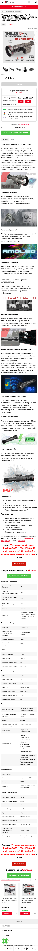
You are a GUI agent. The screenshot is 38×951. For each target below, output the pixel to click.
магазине (21, 541)
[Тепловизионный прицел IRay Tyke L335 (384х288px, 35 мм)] (10, 890)
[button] (36, 69)
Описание (5, 139)
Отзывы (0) (12, 24)
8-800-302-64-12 (20, 128)
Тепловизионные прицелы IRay (13, 11)
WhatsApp (32, 570)
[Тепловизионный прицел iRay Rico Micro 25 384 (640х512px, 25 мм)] (28, 890)
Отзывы (12, 139)
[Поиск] (31, 2)
